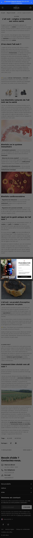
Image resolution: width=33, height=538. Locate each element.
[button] (1, 2)
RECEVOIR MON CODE (24, 276)
